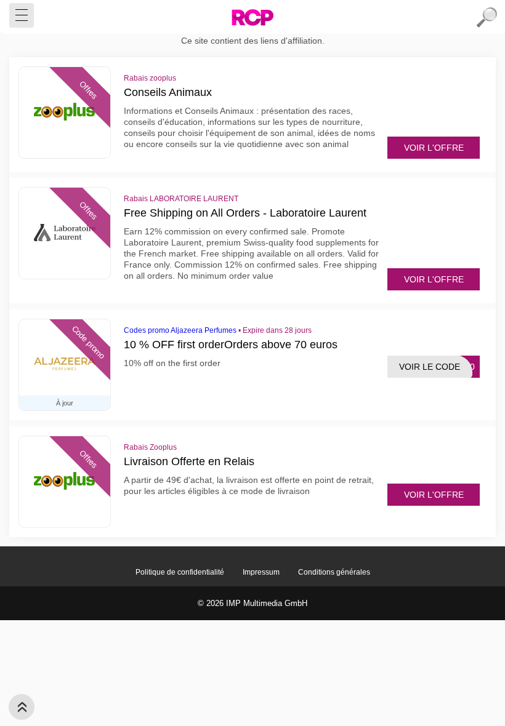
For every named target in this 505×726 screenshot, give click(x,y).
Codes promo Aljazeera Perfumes (180, 330)
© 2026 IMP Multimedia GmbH (252, 603)
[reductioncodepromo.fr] (252, 17)
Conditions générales (334, 572)
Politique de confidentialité (179, 572)
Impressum (261, 572)
